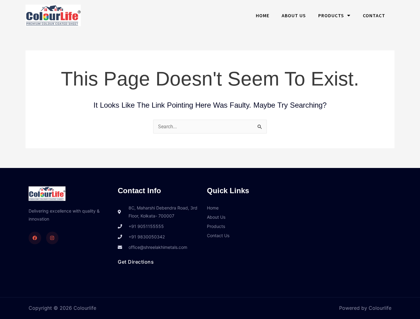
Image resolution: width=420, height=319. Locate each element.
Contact (374, 15)
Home (262, 15)
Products (331, 15)
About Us (294, 15)
